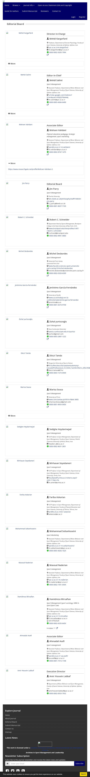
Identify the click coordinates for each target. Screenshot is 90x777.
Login (73, 17)
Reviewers (45, 11)
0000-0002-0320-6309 (57, 273)
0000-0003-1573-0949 (57, 373)
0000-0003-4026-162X (57, 551)
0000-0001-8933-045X (57, 404)
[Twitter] (13, 771)
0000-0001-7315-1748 (57, 661)
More (12, 63)
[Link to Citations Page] (48, 55)
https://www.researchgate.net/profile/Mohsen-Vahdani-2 (30, 169)
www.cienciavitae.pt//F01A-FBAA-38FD (64, 399)
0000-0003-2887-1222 (57, 336)
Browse (16, 5)
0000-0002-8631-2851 (57, 446)
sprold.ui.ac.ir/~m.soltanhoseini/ (61, 546)
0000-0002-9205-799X (57, 52)
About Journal (10, 718)
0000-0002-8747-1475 (57, 152)
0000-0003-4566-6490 (57, 102)
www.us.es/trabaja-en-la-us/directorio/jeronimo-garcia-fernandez (63, 298)
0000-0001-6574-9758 (57, 305)
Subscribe (79, 763)
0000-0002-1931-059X (57, 585)
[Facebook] (7, 771)
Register (82, 17)
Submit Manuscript (29, 11)
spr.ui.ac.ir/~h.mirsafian (58, 616)
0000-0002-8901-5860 (57, 236)
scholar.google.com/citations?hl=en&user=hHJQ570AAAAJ (59, 96)
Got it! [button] (83, 774)
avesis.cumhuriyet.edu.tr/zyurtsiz (62, 331)
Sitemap (8, 732)
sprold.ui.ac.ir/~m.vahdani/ (59, 147)
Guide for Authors (12, 11)
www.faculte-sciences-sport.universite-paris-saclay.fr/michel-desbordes (63, 267)
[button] (63, 774)
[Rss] (23, 771)
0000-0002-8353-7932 (57, 693)
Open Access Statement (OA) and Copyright (55, 5)
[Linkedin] (18, 771)
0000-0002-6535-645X (57, 623)
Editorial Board (11, 722)
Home (7, 5)
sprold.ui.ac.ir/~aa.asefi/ (58, 656)
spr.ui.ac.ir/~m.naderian (58, 580)
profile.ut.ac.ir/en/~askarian (60, 512)
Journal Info (28, 5)
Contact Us (56, 11)
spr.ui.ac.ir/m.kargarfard (58, 47)
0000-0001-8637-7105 (57, 206)
